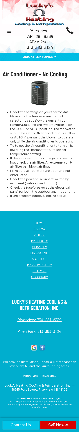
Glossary (39, 277)
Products (39, 241)
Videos (39, 235)
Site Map (39, 271)
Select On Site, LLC (50, 398)
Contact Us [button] (21, 425)
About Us (40, 259)
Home (39, 223)
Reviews (39, 229)
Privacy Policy (39, 265)
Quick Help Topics (38, 57)
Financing (39, 253)
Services (39, 247)
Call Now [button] (56, 425)
